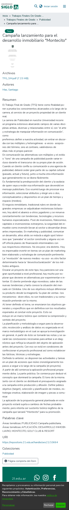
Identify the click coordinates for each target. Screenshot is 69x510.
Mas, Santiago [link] (10, 89)
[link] (15, 78)
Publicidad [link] (45, 19)
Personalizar (8, 505)
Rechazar (49, 505)
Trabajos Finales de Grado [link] (20, 19)
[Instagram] (45, 477)
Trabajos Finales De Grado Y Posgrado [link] (28, 16)
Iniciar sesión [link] (51, 6)
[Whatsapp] (36, 477)
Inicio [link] (5, 16)
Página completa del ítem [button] (21, 461)
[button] (36, 6)
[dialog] (34, 496)
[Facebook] (54, 477)
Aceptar (60, 505)
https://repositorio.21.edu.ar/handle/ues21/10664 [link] (30, 442)
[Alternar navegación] (64, 6)
